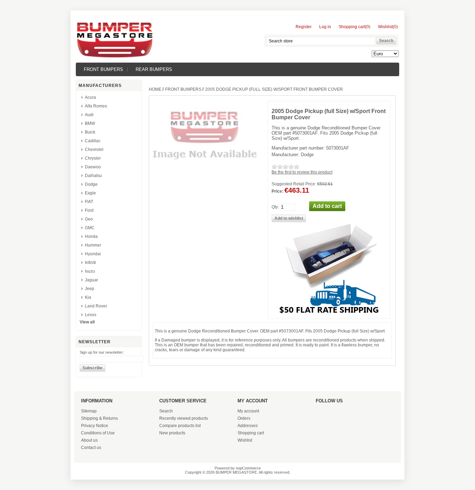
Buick (90, 132)
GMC (90, 227)
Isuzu (90, 271)
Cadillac (92, 140)
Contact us (91, 447)
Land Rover (96, 306)
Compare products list (180, 425)
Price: (277, 191)
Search (166, 411)
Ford (89, 210)
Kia (88, 297)
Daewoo (93, 166)
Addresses (248, 425)
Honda (91, 236)
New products (172, 433)
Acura (90, 97)
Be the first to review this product (302, 172)
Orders (244, 418)
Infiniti (90, 262)
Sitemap (89, 411)
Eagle (90, 193)
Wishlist (245, 440)
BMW (90, 123)
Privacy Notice (94, 425)
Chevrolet (94, 149)
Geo (89, 219)
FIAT (89, 201)
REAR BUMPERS (154, 69)
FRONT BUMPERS (103, 69)
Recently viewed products (183, 418)
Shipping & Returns (99, 418)
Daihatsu (93, 175)
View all (87, 322)
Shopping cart (251, 433)
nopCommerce (248, 468)
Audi (89, 114)
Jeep (89, 288)
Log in (325, 26)
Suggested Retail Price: (294, 184)
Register (304, 26)
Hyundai (93, 253)
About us (89, 440)
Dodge (91, 184)
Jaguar (91, 280)
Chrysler (93, 158)
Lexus (90, 314)
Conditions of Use (98, 433)
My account (248, 411)
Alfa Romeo (96, 106)
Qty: (275, 206)
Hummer (93, 245)
